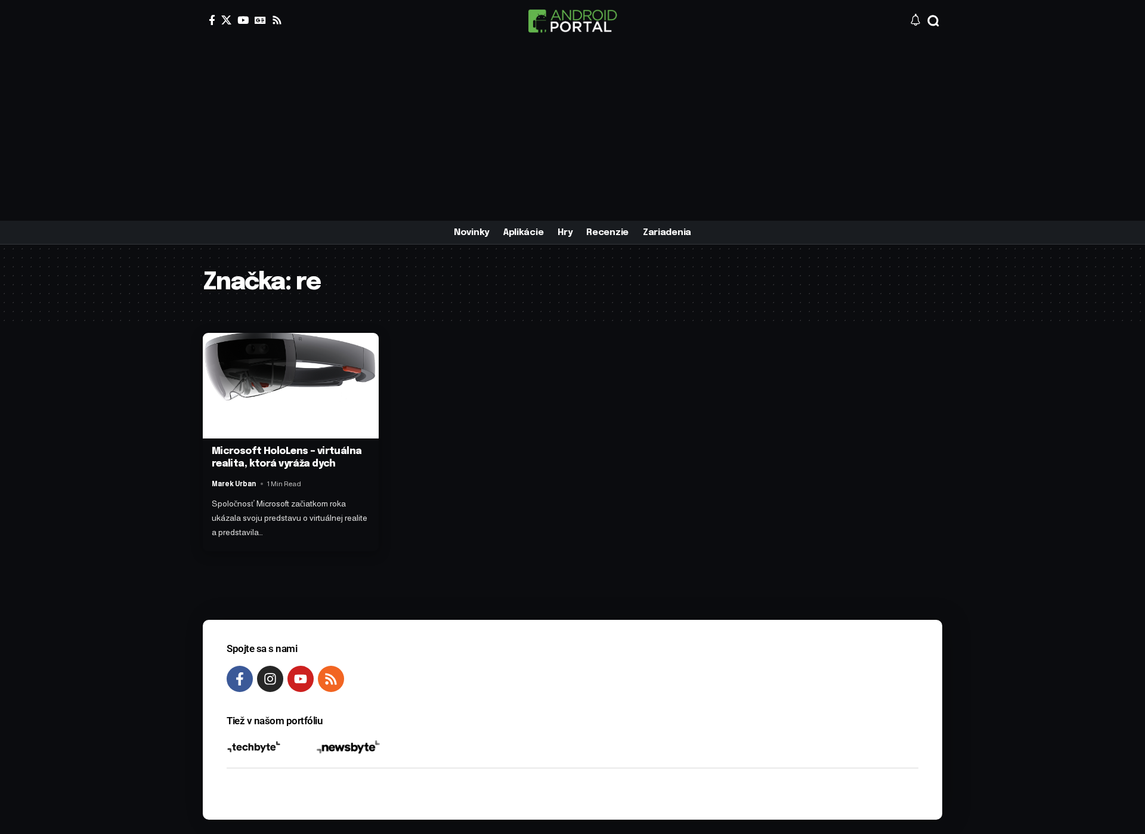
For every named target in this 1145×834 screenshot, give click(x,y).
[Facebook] (212, 20)
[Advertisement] (572, 131)
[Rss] (277, 20)
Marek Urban (234, 484)
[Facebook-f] (240, 679)
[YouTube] (243, 20)
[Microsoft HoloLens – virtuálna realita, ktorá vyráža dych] (291, 385)
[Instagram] (270, 679)
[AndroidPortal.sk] (572, 21)
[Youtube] (300, 679)
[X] (226, 20)
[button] (933, 21)
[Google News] (260, 20)
